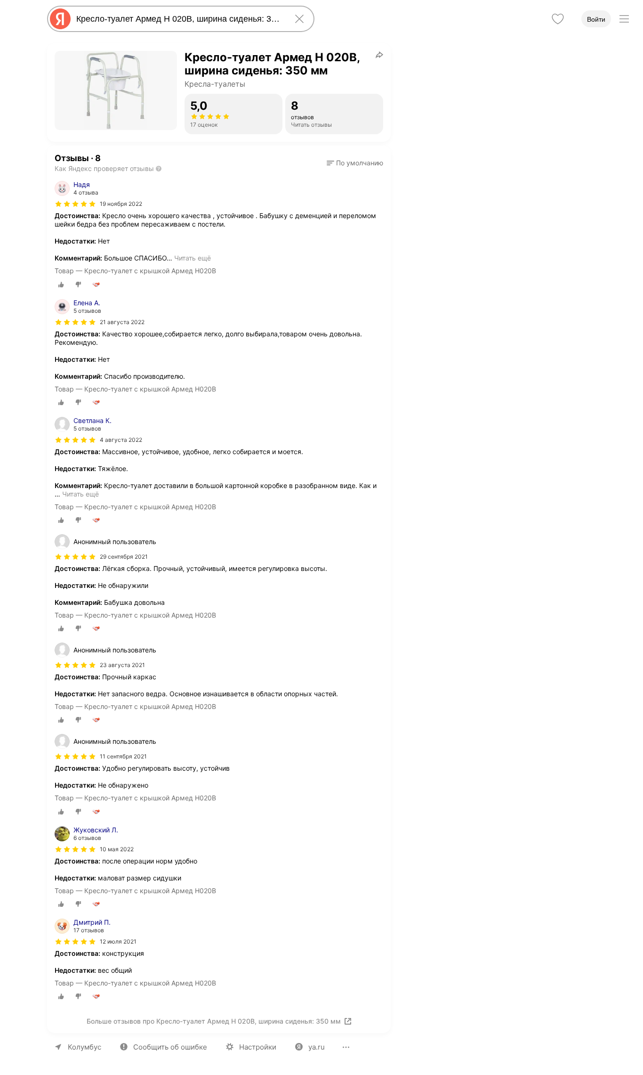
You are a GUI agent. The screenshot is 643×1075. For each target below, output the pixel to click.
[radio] (61, 284)
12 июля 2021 (118, 941)
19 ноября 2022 (121, 203)
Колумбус (84, 1046)
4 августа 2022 (121, 439)
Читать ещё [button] (192, 258)
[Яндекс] (60, 18)
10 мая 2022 (117, 849)
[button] (355, 163)
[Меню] (624, 18)
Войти (596, 19)
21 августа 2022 (122, 322)
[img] (75, 204)
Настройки (257, 1046)
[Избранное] (557, 18)
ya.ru (316, 1046)
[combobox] (179, 19)
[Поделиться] (379, 54)
